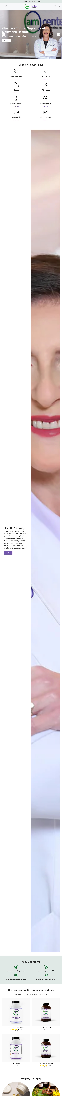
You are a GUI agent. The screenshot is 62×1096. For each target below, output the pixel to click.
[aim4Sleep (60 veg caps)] (46, 1012)
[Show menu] (3, 6)
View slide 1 (30, 57)
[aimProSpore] (16, 1048)
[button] (13, 1029)
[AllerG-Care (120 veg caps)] (46, 1048)
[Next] (58, 34)
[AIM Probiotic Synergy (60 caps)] (16, 1012)
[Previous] (3, 34)
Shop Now (16, 79)
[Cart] (59, 6)
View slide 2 (31, 57)
